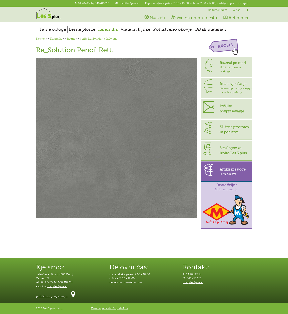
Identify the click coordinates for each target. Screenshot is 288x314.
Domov (41, 38)
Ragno (71, 38)
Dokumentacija (218, 9)
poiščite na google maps (52, 296)
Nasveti (157, 17)
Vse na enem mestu (196, 17)
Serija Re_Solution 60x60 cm (98, 38)
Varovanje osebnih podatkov (109, 308)
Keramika (108, 29)
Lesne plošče (82, 29)
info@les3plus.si (129, 3)
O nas (236, 9)
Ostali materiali (210, 29)
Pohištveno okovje (172, 29)
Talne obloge (52, 29)
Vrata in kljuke (135, 29)
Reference (238, 17)
